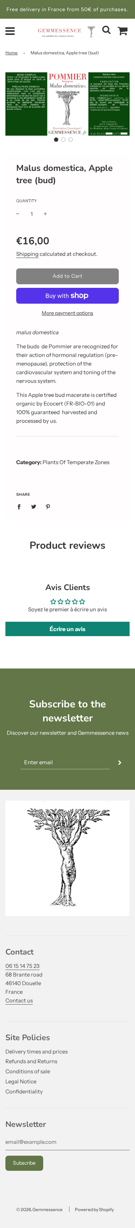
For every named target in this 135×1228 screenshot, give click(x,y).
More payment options (67, 313)
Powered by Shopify (94, 1209)
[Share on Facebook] (21, 506)
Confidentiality (24, 1091)
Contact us (19, 1000)
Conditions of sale (27, 1071)
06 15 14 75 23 (22, 965)
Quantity (26, 200)
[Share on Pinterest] (48, 506)
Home (11, 52)
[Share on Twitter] (33, 506)
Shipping (27, 253)
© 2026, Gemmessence (39, 1209)
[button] (56, 139)
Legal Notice (20, 1081)
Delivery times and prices (36, 1051)
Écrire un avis (67, 629)
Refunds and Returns (31, 1061)
